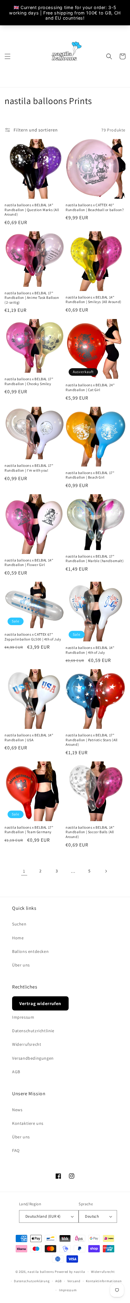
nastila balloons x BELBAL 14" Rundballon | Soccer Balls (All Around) (90, 832)
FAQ (16, 1150)
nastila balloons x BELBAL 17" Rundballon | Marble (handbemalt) (95, 558)
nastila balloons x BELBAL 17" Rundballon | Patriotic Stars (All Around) (92, 740)
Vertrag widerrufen (40, 1003)
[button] (7, 56)
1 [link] (24, 871)
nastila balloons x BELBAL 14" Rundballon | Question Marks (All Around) (32, 210)
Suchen (19, 924)
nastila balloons (41, 1272)
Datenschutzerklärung (32, 1281)
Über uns (21, 965)
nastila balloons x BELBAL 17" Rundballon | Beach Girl (90, 475)
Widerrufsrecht (26, 1044)
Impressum (23, 1017)
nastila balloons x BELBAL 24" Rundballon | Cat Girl (90, 387)
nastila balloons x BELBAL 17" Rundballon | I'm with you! (29, 468)
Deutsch (92, 1216)
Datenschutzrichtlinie (33, 1030)
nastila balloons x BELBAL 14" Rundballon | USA (29, 737)
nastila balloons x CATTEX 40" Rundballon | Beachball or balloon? (95, 207)
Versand (73, 1281)
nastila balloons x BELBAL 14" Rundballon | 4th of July (90, 650)
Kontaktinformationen (104, 1281)
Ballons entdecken (30, 951)
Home (18, 938)
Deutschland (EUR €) (43, 1216)
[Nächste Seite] (105, 871)
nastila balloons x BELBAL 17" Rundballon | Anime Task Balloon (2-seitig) (32, 298)
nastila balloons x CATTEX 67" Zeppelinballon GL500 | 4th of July (33, 636)
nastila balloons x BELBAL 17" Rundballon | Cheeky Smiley (29, 381)
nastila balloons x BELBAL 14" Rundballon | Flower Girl (29, 562)
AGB (16, 1071)
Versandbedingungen (33, 1058)
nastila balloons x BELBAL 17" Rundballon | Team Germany (29, 829)
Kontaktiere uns (28, 1123)
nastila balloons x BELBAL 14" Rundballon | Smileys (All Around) (94, 299)
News (17, 1109)
